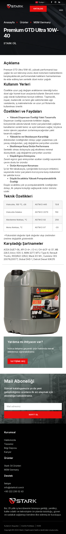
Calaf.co (37, 530)
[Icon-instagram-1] (55, 2)
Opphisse (28, 530)
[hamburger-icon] (61, 10)
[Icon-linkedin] (59, 2)
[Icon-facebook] (51, 2)
